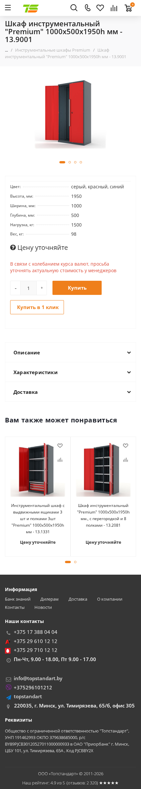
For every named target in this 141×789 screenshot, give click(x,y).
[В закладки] (60, 446)
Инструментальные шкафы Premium (52, 50)
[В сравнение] (60, 460)
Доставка (78, 599)
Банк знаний (17, 599)
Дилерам (49, 599)
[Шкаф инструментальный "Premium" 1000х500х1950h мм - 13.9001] (70, 112)
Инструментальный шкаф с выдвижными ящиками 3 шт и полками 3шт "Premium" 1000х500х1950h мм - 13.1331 (38, 519)
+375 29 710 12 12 (35, 650)
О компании (109, 599)
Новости (43, 607)
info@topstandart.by (38, 678)
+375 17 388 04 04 (35, 632)
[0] (127, 4)
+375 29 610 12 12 (35, 641)
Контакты (15, 607)
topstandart (28, 696)
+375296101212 (33, 687)
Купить (77, 287)
